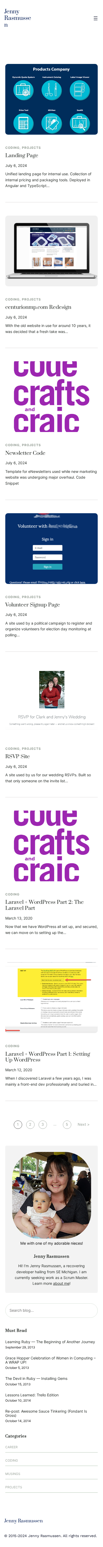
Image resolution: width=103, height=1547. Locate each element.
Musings (12, 1474)
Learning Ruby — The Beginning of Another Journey (50, 1342)
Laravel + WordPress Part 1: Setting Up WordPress (47, 1057)
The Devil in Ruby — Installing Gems (36, 1378)
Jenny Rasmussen (17, 18)
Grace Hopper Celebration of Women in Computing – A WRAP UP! (50, 1360)
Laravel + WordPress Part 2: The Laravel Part (44, 905)
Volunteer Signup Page (32, 605)
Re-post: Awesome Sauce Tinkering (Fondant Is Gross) (46, 1413)
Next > (84, 1124)
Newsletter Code (25, 453)
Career (11, 1447)
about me (61, 1283)
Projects (31, 148)
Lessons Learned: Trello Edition (32, 1395)
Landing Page (21, 156)
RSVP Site (17, 757)
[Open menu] (95, 18)
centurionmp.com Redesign (38, 307)
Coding (12, 148)
